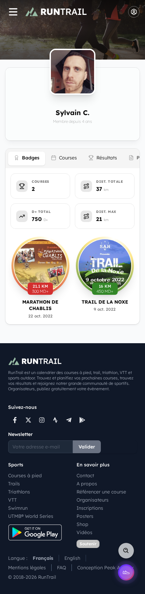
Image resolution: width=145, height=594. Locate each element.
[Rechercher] (126, 551)
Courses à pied (25, 475)
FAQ (61, 568)
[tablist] (72, 158)
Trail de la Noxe (105, 302)
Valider (87, 447)
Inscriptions (90, 508)
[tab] (26, 159)
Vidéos (84, 532)
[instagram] (42, 420)
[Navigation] (13, 12)
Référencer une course (101, 492)
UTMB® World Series (30, 516)
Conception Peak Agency (105, 568)
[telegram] (69, 420)
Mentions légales (27, 568)
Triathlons (19, 492)
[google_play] (82, 420)
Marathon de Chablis (40, 305)
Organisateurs (93, 500)
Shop (82, 524)
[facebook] (15, 420)
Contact (85, 475)
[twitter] (28, 420)
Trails (14, 484)
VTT (12, 500)
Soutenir (88, 543)
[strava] (55, 420)
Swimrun (18, 508)
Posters (85, 516)
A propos (87, 484)
